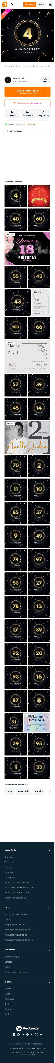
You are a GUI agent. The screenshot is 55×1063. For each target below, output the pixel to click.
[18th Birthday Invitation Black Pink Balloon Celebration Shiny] (27, 295)
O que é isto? (31, 124)
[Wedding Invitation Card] (14, 400)
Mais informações (14, 131)
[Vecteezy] (4, 4)
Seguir (45, 81)
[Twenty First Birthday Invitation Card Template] (27, 582)
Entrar (41, 4)
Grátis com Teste (27, 92)
